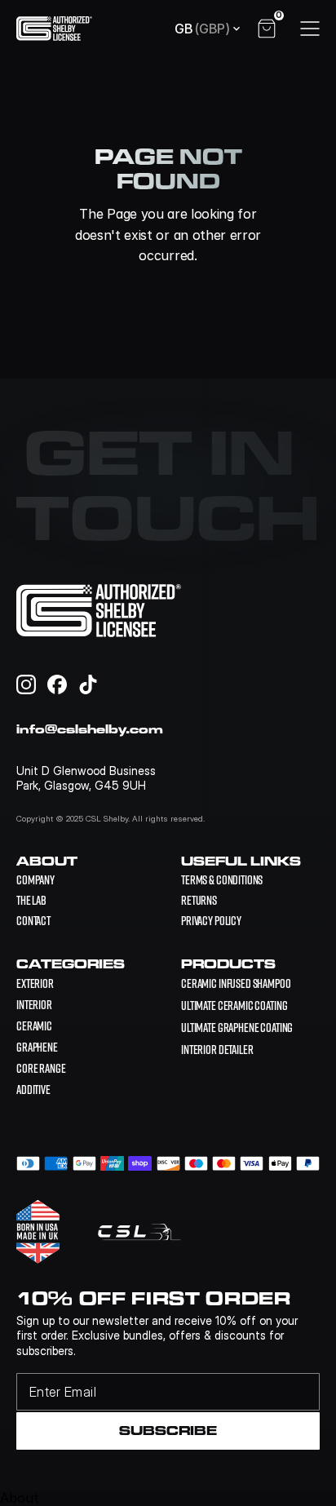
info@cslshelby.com (89, 728)
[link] (236, 982)
